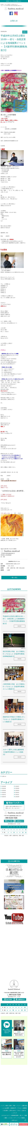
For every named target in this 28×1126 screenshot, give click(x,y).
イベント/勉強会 (21, 1117)
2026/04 (3, 790)
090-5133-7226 (11, 818)
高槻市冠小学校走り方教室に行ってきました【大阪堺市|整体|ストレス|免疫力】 (14, 719)
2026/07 (16, 786)
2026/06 (3, 788)
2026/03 (16, 790)
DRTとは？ (14, 1120)
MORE (19, 626)
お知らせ (3, 776)
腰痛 (6, 1117)
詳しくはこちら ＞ (16, 808)
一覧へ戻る (14, 577)
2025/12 (3, 794)
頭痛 (26, 1115)
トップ (2, 1105)
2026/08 (3, 786)
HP (15, 513)
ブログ (19, 513)
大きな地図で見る (15, 861)
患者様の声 (13, 1108)
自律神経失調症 (14, 1115)
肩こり (21, 1115)
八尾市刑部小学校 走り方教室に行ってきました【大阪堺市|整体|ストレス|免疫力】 (14, 686)
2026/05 (16, 788)
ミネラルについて (5, 1115)
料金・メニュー (17, 1105)
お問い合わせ (12, 1110)
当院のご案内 (8, 1105)
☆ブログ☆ (10, 122)
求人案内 (6, 1110)
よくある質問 (6, 1108)
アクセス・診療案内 (22, 1108)
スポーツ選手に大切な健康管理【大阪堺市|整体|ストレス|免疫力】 (13, 752)
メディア (15, 1113)
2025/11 (16, 794)
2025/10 (3, 796)
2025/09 (16, 796)
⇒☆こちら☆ (6, 503)
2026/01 (16, 792)
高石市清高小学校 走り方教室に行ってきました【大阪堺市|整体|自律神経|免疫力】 (14, 654)
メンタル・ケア (12, 1117)
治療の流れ (24, 1105)
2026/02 (3, 792)
